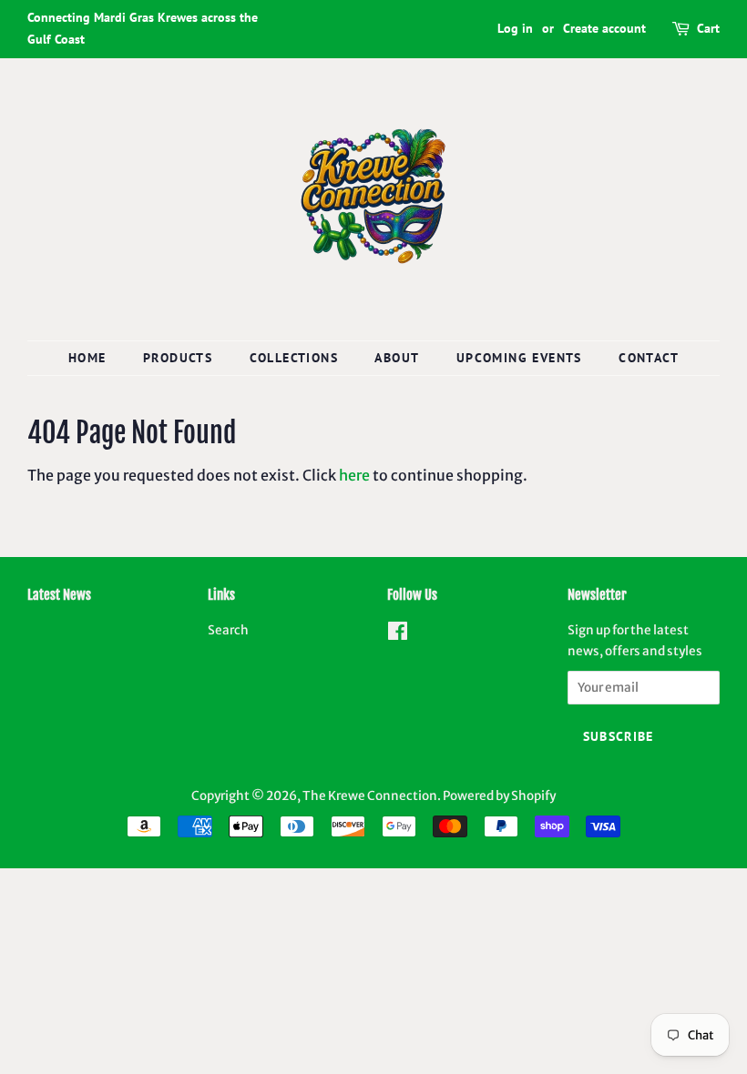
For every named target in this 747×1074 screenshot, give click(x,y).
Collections (294, 358)
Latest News (59, 594)
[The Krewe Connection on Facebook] (397, 635)
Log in (515, 28)
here (354, 475)
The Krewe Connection (369, 796)
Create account (604, 28)
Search (228, 630)
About (396, 358)
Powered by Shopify (499, 796)
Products (177, 358)
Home (87, 358)
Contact (649, 358)
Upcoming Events (519, 358)
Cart (708, 28)
